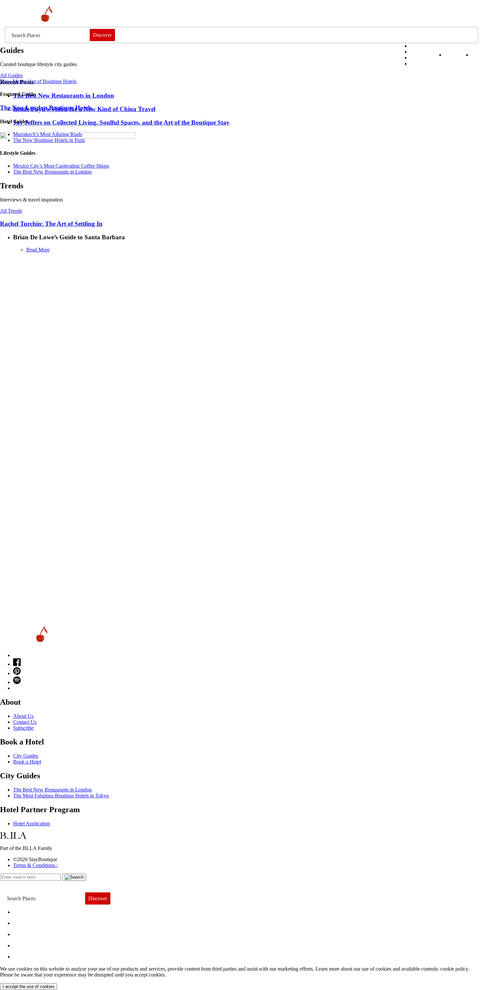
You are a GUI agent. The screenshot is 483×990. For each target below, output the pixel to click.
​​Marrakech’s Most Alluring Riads (47, 134)
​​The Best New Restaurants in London (52, 172)
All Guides (11, 75)
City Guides (25, 756)
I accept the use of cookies (29, 986)
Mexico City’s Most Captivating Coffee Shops (61, 166)
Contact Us (24, 722)
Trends (26, 932)
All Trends (11, 211)
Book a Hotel (27, 762)
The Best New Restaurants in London (52, 789)
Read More (38, 249)
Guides (27, 943)
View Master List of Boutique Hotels (38, 81)
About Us (23, 716)
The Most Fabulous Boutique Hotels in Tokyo (61, 795)
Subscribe (23, 728)
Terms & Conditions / (35, 865)
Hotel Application (31, 823)
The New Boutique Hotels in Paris (49, 140)
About (25, 921)
